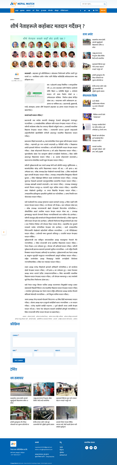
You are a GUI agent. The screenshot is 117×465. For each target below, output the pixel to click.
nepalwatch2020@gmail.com (43, 447)
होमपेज (12, 20)
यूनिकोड (62, 452)
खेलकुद (57, 10)
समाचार (28, 10)
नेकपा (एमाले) (31, 316)
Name (15, 351)
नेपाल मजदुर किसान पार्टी (22, 319)
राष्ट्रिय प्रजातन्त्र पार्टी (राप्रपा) (65, 319)
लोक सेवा (50, 10)
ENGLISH (103, 11)
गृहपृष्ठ (16, 10)
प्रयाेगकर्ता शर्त (63, 455)
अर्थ (33, 10)
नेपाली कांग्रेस (33, 319)
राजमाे (55, 319)
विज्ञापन (62, 450)
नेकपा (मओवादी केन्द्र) (42, 316)
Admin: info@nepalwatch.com (43, 449)
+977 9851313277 (16, 455)
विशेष (96, 10)
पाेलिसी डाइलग (64, 10)
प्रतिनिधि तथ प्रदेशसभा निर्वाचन (45, 319)
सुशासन (22, 10)
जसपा (24, 316)
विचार (37, 10)
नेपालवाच (16, 79)
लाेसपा (75, 319)
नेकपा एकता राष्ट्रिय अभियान (56, 316)
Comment (16, 335)
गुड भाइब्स (43, 10)
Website (57, 351)
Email (36, 351)
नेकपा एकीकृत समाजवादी (71, 316)
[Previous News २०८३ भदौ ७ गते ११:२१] (4, 232)
